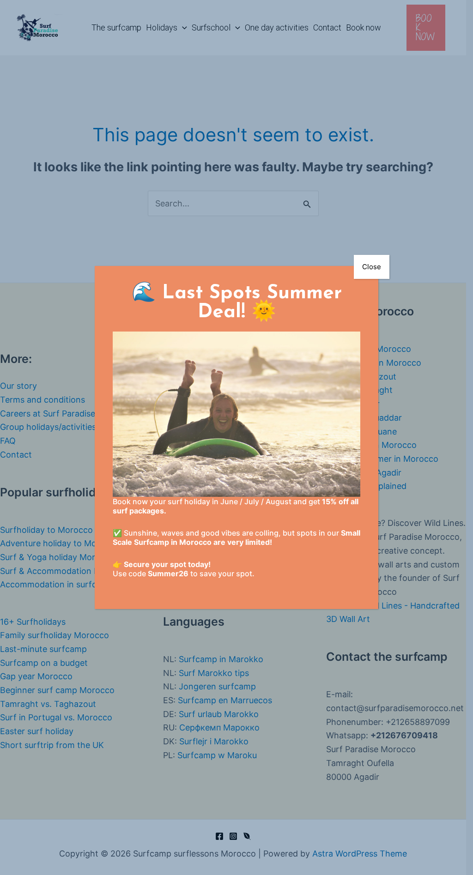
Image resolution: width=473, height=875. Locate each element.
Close (371, 266)
